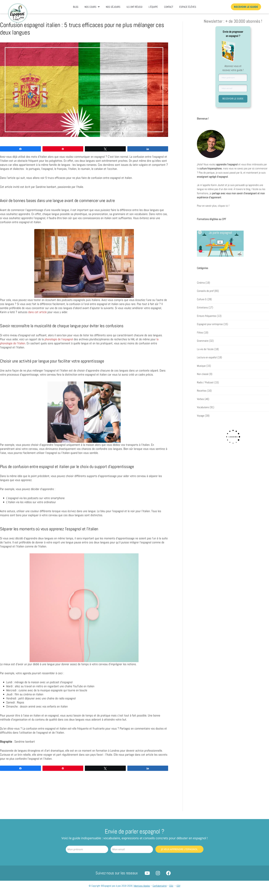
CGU (171, 885)
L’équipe (153, 7)
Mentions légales (142, 885)
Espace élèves (187, 7)
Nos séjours (113, 7)
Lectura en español (207, 357)
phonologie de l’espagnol (59, 339)
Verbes (200, 399)
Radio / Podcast (205, 382)
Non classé (202, 374)
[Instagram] (158, 873)
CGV (178, 885)
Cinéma (201, 282)
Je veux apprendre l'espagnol (179, 849)
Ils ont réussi (134, 7)
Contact (168, 7)
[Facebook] (168, 873)
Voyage (200, 415)
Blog (75, 7)
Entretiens (202, 307)
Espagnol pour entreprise (210, 324)
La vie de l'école (205, 349)
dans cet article (37, 312)
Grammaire (202, 340)
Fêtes (200, 332)
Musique (201, 365)
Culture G (202, 299)
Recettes (201, 390)
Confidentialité (160, 885)
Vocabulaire (203, 407)
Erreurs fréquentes (206, 316)
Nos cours (90, 7)
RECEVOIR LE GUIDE (233, 98)
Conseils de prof (205, 291)
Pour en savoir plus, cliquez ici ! (213, 205)
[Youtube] (147, 873)
